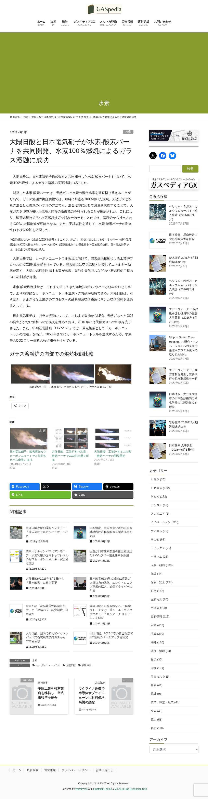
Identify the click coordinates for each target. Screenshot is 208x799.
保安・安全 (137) (162, 582)
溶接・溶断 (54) (161, 651)
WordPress (81, 789)
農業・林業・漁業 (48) (165, 702)
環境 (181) (157, 668)
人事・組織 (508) (162, 565)
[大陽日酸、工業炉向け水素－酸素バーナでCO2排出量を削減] (71, 438)
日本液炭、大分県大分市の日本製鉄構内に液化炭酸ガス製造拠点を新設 (111, 531)
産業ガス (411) (160, 676)
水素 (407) (157, 625)
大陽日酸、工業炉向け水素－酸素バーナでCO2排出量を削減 (70, 455)
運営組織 (50, 770)
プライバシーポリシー (76, 770)
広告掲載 (32, 770)
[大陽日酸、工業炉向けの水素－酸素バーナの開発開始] (113, 438)
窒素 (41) (156, 685)
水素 (128, 131)
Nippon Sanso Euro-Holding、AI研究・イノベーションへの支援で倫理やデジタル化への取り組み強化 (183, 346)
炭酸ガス (86, 665)
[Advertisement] (104, 62)
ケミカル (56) (159, 531)
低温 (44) (156, 573)
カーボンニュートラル (48, 665)
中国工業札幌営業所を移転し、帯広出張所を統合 (51, 693)
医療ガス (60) (159, 599)
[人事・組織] (22, 685)
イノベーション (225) (164, 522)
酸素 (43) (156, 711)
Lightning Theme (102, 789)
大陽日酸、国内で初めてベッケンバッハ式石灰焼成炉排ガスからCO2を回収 (47, 637)
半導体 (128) (159, 608)
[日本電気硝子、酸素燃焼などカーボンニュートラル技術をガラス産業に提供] (29, 438)
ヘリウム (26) (159, 556)
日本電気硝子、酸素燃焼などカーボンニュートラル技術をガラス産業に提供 (28, 455)
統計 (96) (156, 693)
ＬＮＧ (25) (158, 479)
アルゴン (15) (159, 505)
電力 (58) (156, 719)
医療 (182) (157, 590)
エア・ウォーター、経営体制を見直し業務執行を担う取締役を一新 (183, 374)
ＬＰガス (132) (160, 488)
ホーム (17, 770)
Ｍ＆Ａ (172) (159, 496)
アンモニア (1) (160, 513)
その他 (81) (158, 539)
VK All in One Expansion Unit (131, 789)
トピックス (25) (161, 548)
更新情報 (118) (160, 616)
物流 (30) (156, 659)
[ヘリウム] (121, 685)
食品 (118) (157, 728)
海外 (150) (157, 642)
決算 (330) (157, 633)
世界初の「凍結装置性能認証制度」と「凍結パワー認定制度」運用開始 (47, 609)
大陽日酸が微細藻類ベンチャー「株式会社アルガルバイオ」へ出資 (47, 531)
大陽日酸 (71, 665)
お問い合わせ (104, 770)
